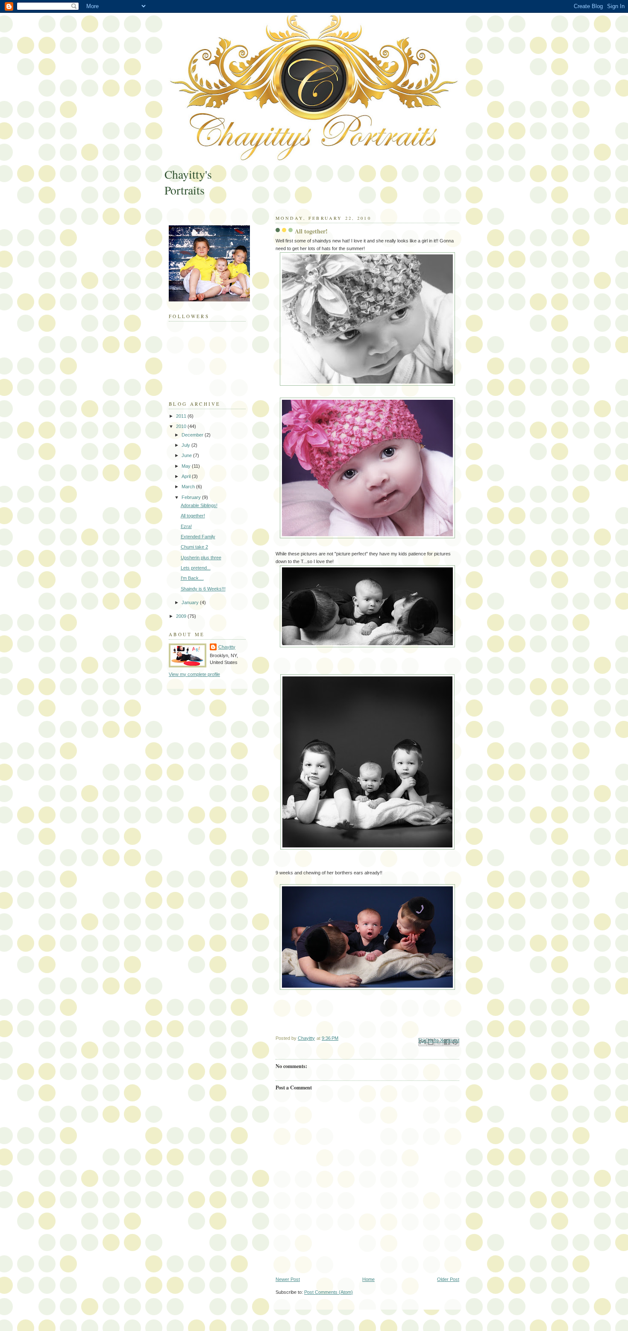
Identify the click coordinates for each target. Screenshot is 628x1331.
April (187, 476)
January (191, 602)
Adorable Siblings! (199, 505)
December (193, 434)
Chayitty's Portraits (188, 182)
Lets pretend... (196, 567)
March (189, 486)
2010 (182, 426)
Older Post (448, 1279)
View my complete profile (194, 674)
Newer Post (288, 1279)
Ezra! (186, 526)
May (187, 466)
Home (368, 1279)
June (187, 455)
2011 (182, 416)
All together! (193, 515)
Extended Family (198, 536)
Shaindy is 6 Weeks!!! (203, 588)
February (192, 497)
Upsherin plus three (201, 557)
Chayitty (226, 646)
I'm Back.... (192, 578)
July (186, 445)
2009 (182, 616)
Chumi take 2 (194, 546)
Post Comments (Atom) (328, 1292)
